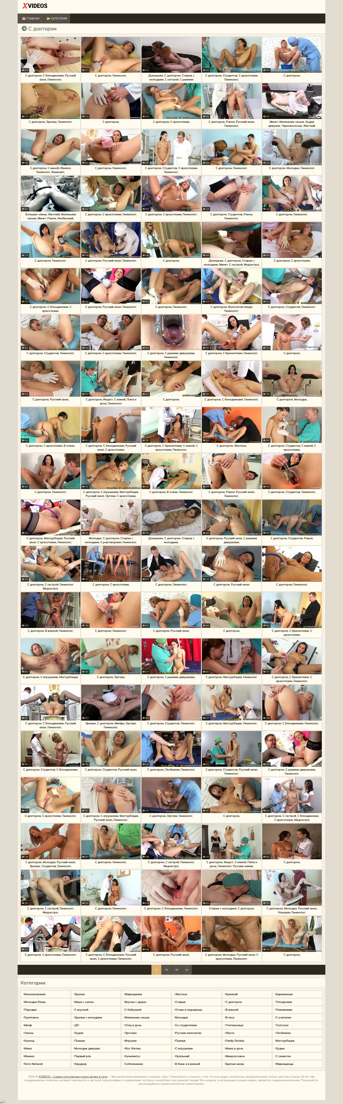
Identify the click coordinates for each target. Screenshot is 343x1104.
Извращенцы (284, 1064)
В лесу (230, 1017)
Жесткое (181, 994)
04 (186, 969)
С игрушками (184, 1048)
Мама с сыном (84, 1002)
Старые (180, 1002)
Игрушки (131, 1040)
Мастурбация (285, 1040)
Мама (28, 1048)
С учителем (283, 1017)
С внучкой (81, 1009)
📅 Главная (30, 18)
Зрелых (80, 994)
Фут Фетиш (133, 1048)
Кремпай (232, 994)
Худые (280, 1048)
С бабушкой (133, 1009)
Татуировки (284, 1002)
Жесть (230, 1033)
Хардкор (81, 1064)
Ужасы (28, 1033)
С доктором (234, 1002)
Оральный (182, 1056)
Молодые (181, 1017)
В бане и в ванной (187, 1064)
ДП (77, 1025)
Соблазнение (134, 1064)
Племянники (284, 1009)
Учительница (234, 1025)
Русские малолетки (188, 1033)
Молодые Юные (35, 1002)
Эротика (131, 1033)
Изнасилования (34, 994)
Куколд (29, 1040)
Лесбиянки (283, 1033)
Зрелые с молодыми (88, 1017)
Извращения (133, 994)
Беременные (284, 994)
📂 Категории (57, 18)
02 (166, 969)
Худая (79, 1033)
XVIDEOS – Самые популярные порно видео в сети (73, 1076)
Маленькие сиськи (137, 1017)
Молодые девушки (87, 1048)
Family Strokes (235, 1040)
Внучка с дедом (135, 1002)
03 (176, 969)
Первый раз (83, 1056)
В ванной (232, 1009)
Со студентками (186, 1025)
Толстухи (282, 1025)
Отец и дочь (133, 1025)
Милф (28, 1025)
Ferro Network (33, 1064)
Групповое (31, 1017)
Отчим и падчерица (188, 1009)
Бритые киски (235, 1064)
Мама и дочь (234, 1048)
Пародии (30, 1009)
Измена (29, 1056)
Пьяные (80, 1040)
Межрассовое (235, 1056)
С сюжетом (283, 1056)
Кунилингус (132, 1056)
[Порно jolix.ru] (35, 6)
